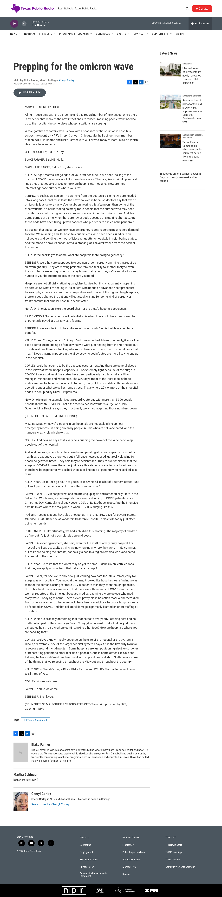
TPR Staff (170, 837)
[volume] (24, 23)
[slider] (29, 23)
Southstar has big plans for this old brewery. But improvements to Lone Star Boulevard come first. (192, 111)
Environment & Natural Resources (193, 136)
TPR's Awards (172, 859)
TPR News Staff (173, 845)
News (13, 34)
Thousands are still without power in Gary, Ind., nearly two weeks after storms (180, 177)
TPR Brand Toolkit (89, 859)
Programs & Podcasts (74, 34)
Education (187, 63)
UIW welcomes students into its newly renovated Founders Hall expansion (192, 75)
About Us (84, 837)
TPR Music (45, 34)
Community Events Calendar (180, 867)
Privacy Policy (87, 867)
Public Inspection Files (134, 852)
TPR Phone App (173, 852)
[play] (14, 24)
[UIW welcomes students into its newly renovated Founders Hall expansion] (170, 69)
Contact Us (85, 845)
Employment (86, 852)
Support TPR (160, 34)
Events (121, 34)
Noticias (30, 34)
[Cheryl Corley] (20, 801)
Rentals (126, 874)
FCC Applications (131, 859)
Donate (203, 8)
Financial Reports (131, 837)
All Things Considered (35, 720)
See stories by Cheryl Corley (50, 804)
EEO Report (128, 845)
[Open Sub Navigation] (19, 34)
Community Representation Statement (94, 874)
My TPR (180, 34)
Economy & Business (192, 95)
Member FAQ (129, 867)
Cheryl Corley (66, 80)
